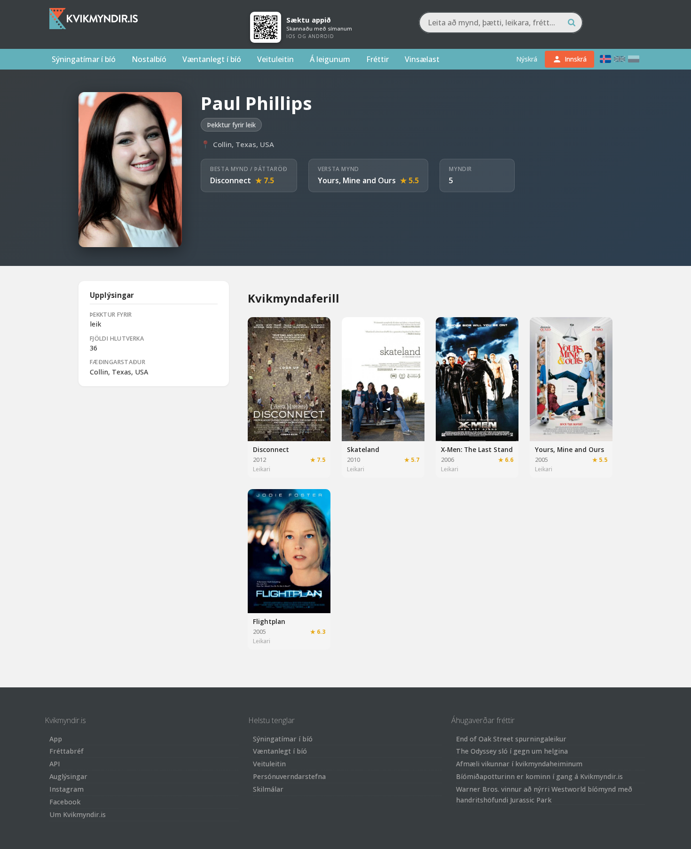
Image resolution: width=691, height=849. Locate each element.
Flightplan (269, 621)
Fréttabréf (66, 751)
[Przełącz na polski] (633, 59)
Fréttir (377, 59)
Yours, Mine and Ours (357, 180)
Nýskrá (526, 59)
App (55, 738)
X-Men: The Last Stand (477, 449)
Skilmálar (268, 789)
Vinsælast (422, 59)
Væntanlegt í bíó (211, 59)
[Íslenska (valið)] (605, 59)
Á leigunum (330, 59)
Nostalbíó (149, 59)
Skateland (363, 449)
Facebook (64, 801)
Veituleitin (275, 59)
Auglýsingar (68, 776)
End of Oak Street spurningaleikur (511, 738)
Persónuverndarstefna (289, 776)
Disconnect (230, 180)
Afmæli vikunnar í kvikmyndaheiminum (519, 763)
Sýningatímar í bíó (84, 59)
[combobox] (501, 22)
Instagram (66, 789)
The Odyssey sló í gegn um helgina (512, 751)
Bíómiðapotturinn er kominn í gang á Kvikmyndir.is (539, 776)
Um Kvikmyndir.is (77, 814)
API (54, 763)
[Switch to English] (619, 59)
